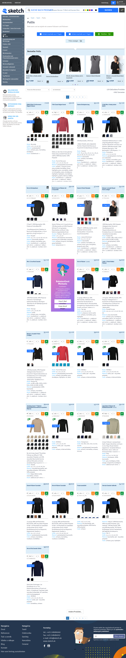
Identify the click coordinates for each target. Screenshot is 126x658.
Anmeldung (104, 3)
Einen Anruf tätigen (62, 306)
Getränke (5, 61)
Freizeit (5, 50)
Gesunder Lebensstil (9, 67)
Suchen (108, 10)
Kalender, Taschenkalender (11, 16)
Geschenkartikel (8, 22)
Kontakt (18, 3)
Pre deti (5, 73)
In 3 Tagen (6, 25)
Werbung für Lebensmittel (10, 79)
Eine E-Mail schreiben (63, 301)
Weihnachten (7, 19)
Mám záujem (119, 636)
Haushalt (5, 47)
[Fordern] (42, 112)
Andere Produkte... (75, 612)
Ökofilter (104, 34)
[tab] (72, 84)
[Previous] (26, 65)
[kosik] (113, 3)
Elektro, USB (6, 44)
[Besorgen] (46, 112)
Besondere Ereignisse (9, 70)
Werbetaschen (7, 53)
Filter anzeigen (73, 41)
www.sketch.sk (49, 641)
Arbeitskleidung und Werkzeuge (9, 40)
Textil (5, 35)
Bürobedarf (6, 31)
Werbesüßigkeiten (8, 64)
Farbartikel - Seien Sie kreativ (12, 28)
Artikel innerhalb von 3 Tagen (52, 34)
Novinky (5, 82)
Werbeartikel (7, 3)
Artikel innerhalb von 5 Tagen (81, 34)
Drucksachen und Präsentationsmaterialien (10, 57)
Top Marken (6, 76)
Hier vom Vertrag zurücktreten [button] (13, 651)
